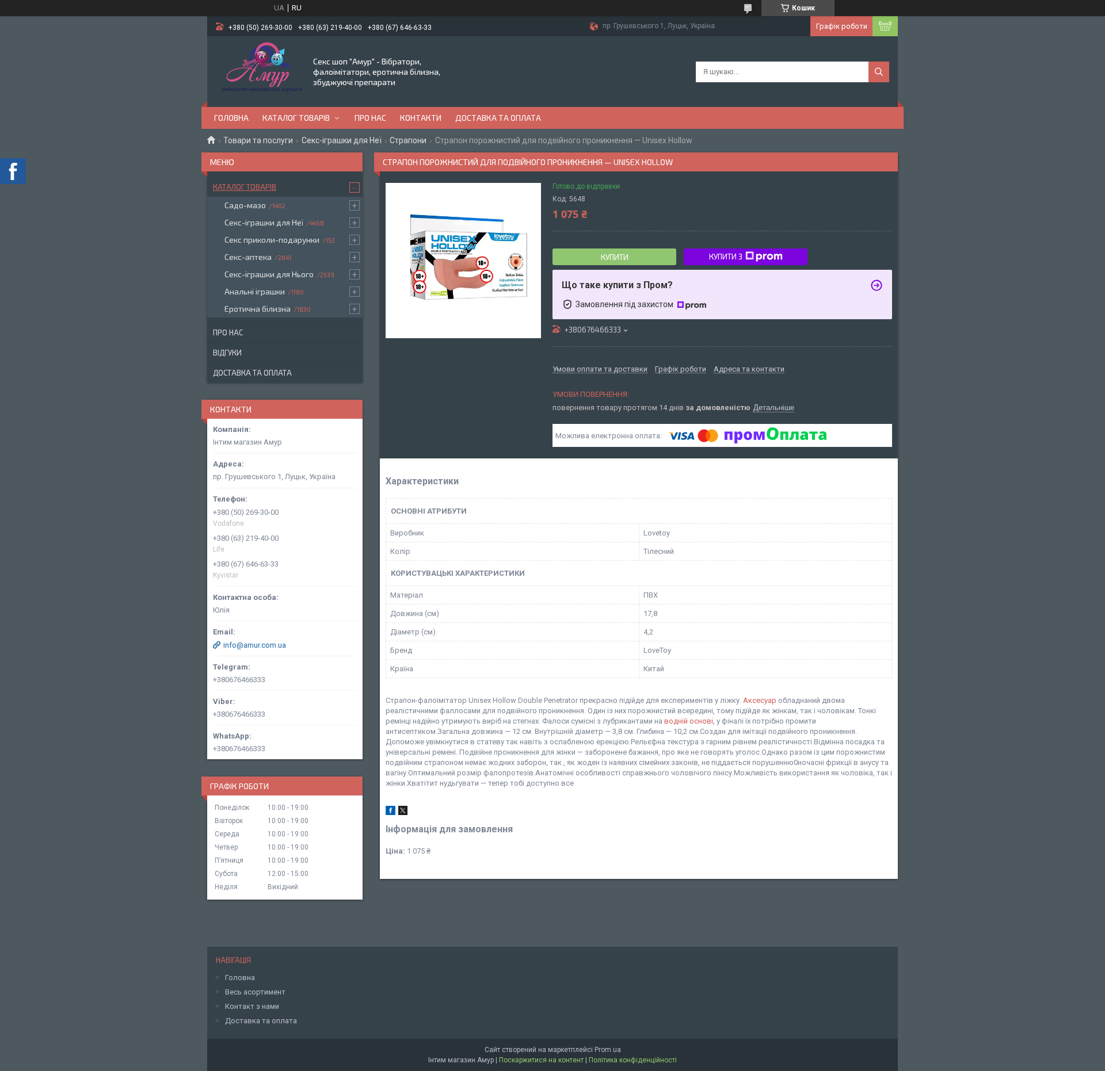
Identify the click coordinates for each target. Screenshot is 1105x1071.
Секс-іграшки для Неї (342, 140)
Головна (231, 118)
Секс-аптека (248, 257)
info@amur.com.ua (254, 645)
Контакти (420, 118)
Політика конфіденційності (633, 1060)
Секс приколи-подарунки (271, 239)
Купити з (725, 256)
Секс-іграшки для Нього (269, 274)
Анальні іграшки (254, 291)
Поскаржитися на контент (541, 1060)
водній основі (688, 721)
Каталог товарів (296, 118)
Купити (614, 257)
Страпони (408, 140)
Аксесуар (759, 700)
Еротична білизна (257, 308)
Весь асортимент (255, 992)
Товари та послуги (258, 140)
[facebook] (390, 812)
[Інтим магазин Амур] (259, 71)
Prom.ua (608, 1050)
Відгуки (227, 352)
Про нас (370, 118)
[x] (402, 812)
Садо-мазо (245, 205)
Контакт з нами (252, 1006)
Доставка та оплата (498, 118)
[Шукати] (878, 72)
